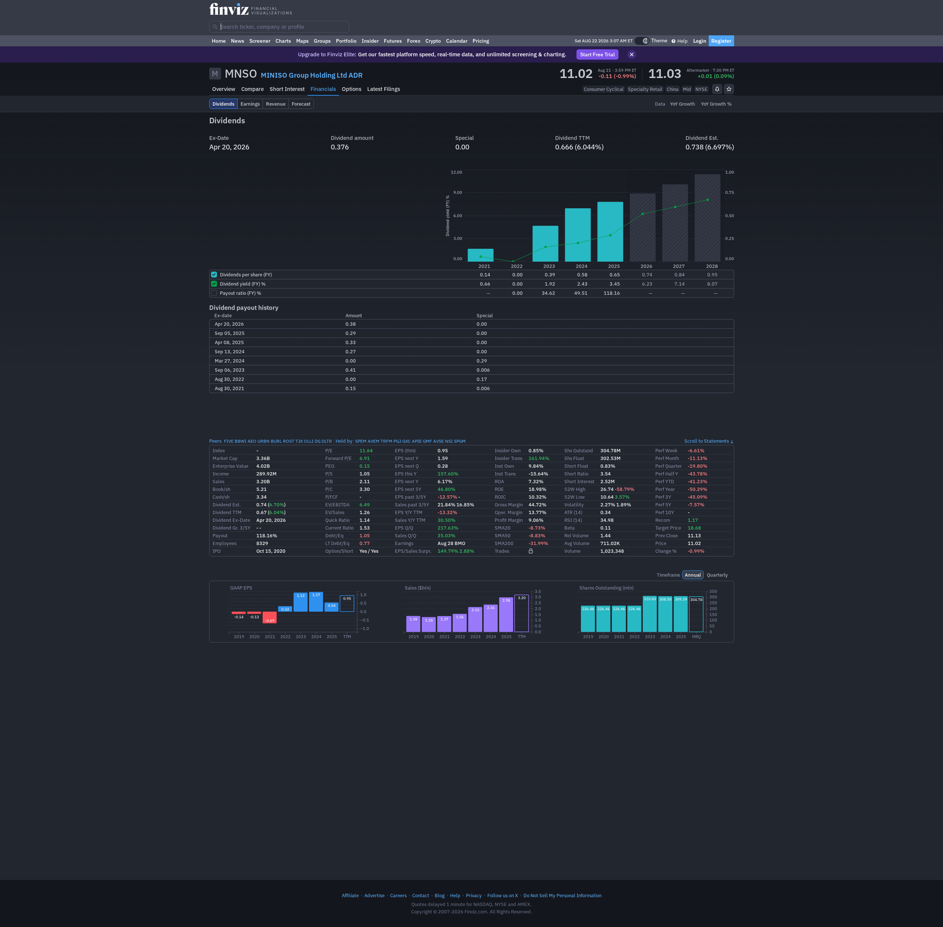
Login (699, 41)
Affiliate (350, 895)
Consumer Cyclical (604, 89)
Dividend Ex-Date (231, 520)
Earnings (404, 543)
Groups (322, 41)
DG (317, 441)
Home (219, 41)
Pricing (481, 41)
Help (682, 41)
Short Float (576, 466)
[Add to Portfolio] (729, 89)
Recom (662, 520)
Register (721, 41)
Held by (344, 441)
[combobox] (279, 27)
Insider (370, 41)
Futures (393, 41)
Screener (259, 41)
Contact (420, 895)
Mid (687, 89)
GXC (406, 441)
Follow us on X (502, 895)
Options (351, 88)
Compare (252, 88)
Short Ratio (576, 474)
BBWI (240, 441)
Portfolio (346, 41)
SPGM (460, 441)
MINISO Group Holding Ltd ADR (312, 75)
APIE (417, 441)
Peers (215, 441)
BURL (276, 441)
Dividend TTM (227, 512)
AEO (252, 441)
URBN (263, 441)
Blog (440, 895)
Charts (283, 41)
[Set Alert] (717, 89)
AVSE (438, 441)
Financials (323, 88)
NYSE (701, 89)
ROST (288, 441)
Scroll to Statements (706, 441)
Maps (302, 41)
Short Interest (287, 88)
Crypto (433, 41)
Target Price (668, 528)
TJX (299, 441)
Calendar (456, 41)
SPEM (361, 441)
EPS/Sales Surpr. (413, 551)
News (237, 41)
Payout (220, 535)
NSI (449, 441)
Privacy (474, 895)
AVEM (373, 441)
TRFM (386, 441)
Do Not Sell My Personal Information (562, 895)
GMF (427, 441)
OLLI (308, 441)
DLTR (327, 441)
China (673, 89)
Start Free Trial (597, 54)
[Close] (631, 54)
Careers (398, 895)
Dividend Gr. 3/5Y (231, 528)
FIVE (229, 441)
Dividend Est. (227, 504)
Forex (413, 41)
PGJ (397, 441)
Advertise (374, 895)
